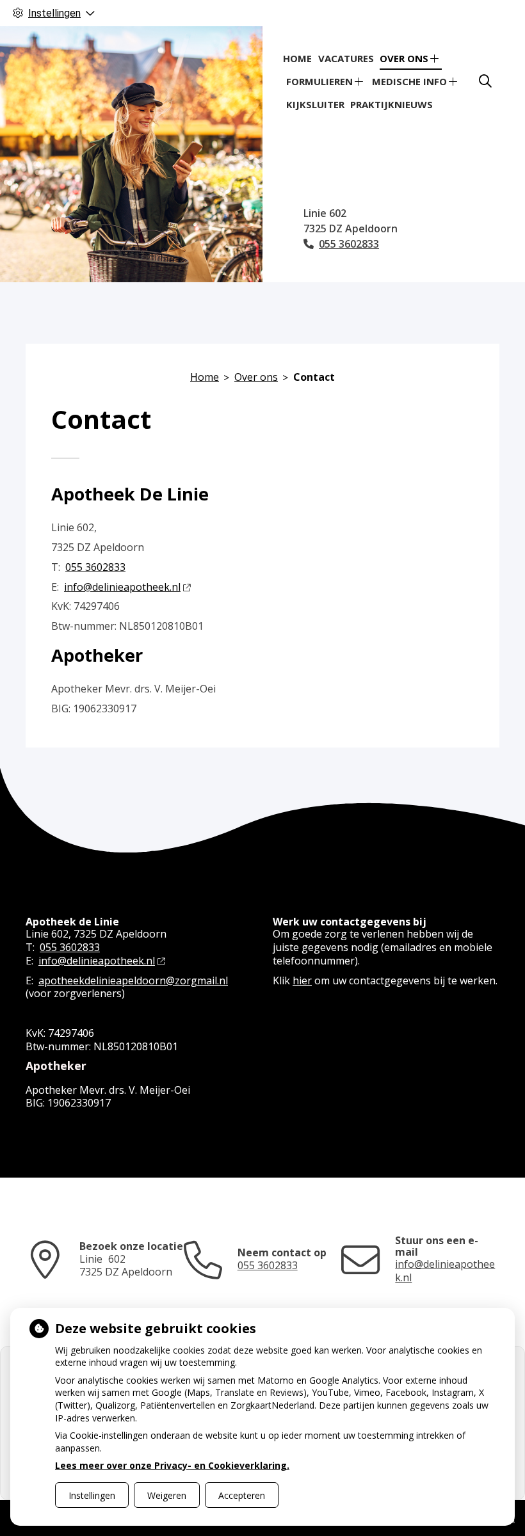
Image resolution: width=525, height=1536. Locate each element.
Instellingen (92, 1495)
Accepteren (241, 1495)
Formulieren (319, 81)
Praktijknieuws (391, 104)
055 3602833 (95, 567)
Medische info (409, 81)
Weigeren (166, 1495)
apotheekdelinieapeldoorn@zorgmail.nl (133, 980)
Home (297, 58)
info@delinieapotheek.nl (122, 587)
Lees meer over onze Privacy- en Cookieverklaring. (172, 1465)
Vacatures (346, 58)
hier (302, 980)
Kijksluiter (315, 104)
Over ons (404, 58)
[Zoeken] (485, 81)
